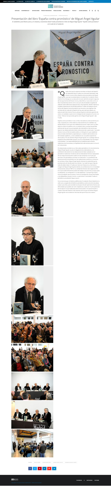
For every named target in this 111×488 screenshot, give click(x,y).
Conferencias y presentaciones (50, 15)
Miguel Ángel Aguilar (58, 462)
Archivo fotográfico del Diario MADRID (77, 1)
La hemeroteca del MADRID (43, 1)
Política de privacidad (36, 482)
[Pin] (40, 468)
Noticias (17, 10)
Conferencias (25, 10)
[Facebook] (89, 11)
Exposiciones (35, 10)
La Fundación (20, 1)
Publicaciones (57, 10)
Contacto (91, 1)
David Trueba (37, 462)
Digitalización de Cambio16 (58, 1)
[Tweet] (35, 468)
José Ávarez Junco (47, 462)
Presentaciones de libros (71, 462)
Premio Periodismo (46, 10)
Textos (74, 10)
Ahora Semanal (83, 10)
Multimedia (66, 10)
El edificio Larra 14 (30, 1)
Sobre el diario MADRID (9, 1)
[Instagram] (95, 11)
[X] (92, 11)
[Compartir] (30, 468)
